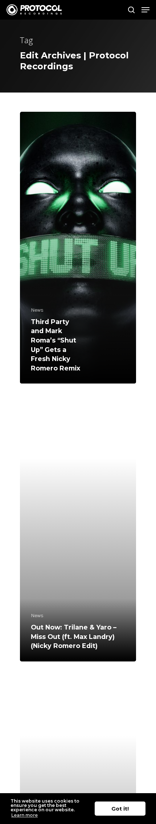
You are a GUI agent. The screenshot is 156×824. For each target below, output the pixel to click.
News (37, 310)
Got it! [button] (120, 808)
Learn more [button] (24, 815)
